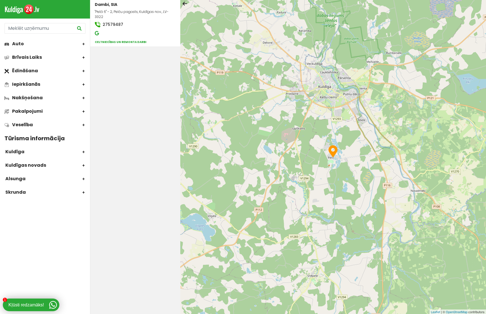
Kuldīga (14, 151)
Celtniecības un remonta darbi (120, 42)
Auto (17, 43)
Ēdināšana (24, 70)
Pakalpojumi (27, 111)
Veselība (22, 124)
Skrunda (15, 192)
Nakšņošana (27, 97)
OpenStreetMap (456, 312)
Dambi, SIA (106, 4)
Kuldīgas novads (25, 165)
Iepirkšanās (25, 84)
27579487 (112, 24)
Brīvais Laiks (26, 57)
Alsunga (15, 178)
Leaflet (435, 312)
